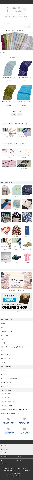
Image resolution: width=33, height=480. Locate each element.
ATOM (21, 471)
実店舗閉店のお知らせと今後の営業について (12, 413)
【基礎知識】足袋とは (6, 405)
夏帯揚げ (23, 30)
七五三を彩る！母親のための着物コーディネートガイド (15, 409)
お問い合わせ (3, 463)
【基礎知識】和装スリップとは (9, 401)
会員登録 (19, 456)
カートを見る (20, 460)
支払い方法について (11, 468)
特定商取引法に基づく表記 (7, 470)
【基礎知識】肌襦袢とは (7, 393)
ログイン (2, 460)
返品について (26, 468)
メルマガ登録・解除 (26, 470)
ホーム (3, 30)
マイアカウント (4, 456)
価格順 (17, 57)
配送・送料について (19, 468)
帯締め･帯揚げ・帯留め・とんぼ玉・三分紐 (13, 30)
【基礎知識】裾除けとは (7, 397)
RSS (18, 471)
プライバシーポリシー (18, 470)
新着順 (21, 57)
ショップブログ (13, 471)
